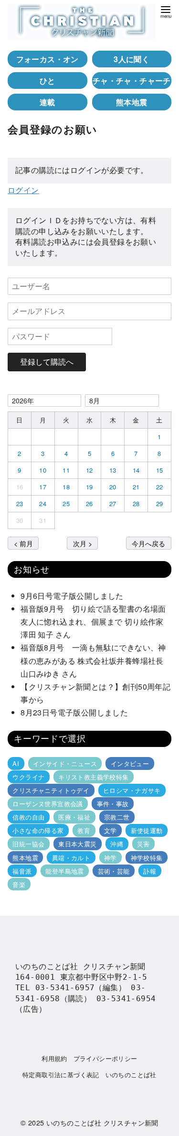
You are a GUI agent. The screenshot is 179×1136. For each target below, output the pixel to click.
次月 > (82, 543)
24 (42, 503)
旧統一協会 (28, 843)
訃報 (149, 871)
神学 (110, 857)
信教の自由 (28, 817)
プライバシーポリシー (105, 1058)
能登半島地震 (64, 871)
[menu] (165, 11)
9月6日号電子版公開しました (72, 595)
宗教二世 (117, 817)
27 (112, 503)
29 (159, 503)
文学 (110, 830)
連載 (47, 102)
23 (19, 503)
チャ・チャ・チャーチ (132, 80)
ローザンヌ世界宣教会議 (47, 803)
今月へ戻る (148, 543)
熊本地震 (131, 102)
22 (159, 486)
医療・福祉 (74, 817)
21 (136, 486)
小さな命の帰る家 (37, 830)
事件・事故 (113, 803)
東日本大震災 (77, 843)
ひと (47, 80)
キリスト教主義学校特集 (93, 776)
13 (112, 470)
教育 (83, 830)
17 (42, 486)
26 (89, 503)
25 (66, 503)
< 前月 (23, 543)
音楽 (18, 884)
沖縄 (116, 843)
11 (66, 470)
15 (159, 470)
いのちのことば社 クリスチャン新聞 (102, 1122)
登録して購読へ (47, 361)
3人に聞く (131, 59)
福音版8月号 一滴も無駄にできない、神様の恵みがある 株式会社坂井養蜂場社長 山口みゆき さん (96, 660)
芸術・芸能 (114, 871)
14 (136, 470)
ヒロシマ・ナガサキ (132, 790)
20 (112, 486)
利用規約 (54, 1058)
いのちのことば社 (131, 1074)
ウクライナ (28, 776)
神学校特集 (147, 857)
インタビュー (130, 763)
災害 (143, 843)
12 (89, 470)
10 (42, 470)
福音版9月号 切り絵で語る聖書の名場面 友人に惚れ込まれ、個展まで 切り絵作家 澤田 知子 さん (96, 621)
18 (66, 486)
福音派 (22, 871)
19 (89, 486)
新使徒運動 (147, 830)
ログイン (23, 189)
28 (136, 503)
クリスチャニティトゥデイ (50, 790)
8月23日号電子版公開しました (74, 712)
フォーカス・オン (47, 59)
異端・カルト (71, 857)
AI (15, 763)
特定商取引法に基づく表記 (60, 1074)
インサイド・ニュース (65, 763)
